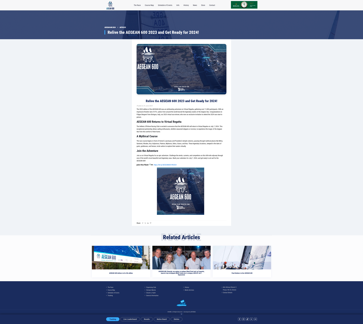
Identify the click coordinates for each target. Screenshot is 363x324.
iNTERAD (193, 312)
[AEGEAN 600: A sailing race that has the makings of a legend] (110, 5)
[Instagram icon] (243, 319)
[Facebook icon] (239, 319)
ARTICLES (123, 27)
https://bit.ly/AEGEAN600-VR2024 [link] (165, 165)
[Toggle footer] (181, 314)
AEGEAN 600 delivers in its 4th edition (121, 273)
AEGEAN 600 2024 (110, 27)
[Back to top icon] (357, 320)
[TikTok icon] (247, 319)
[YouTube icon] (251, 319)
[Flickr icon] (255, 319)
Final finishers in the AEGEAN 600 (242, 273)
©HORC (170, 312)
